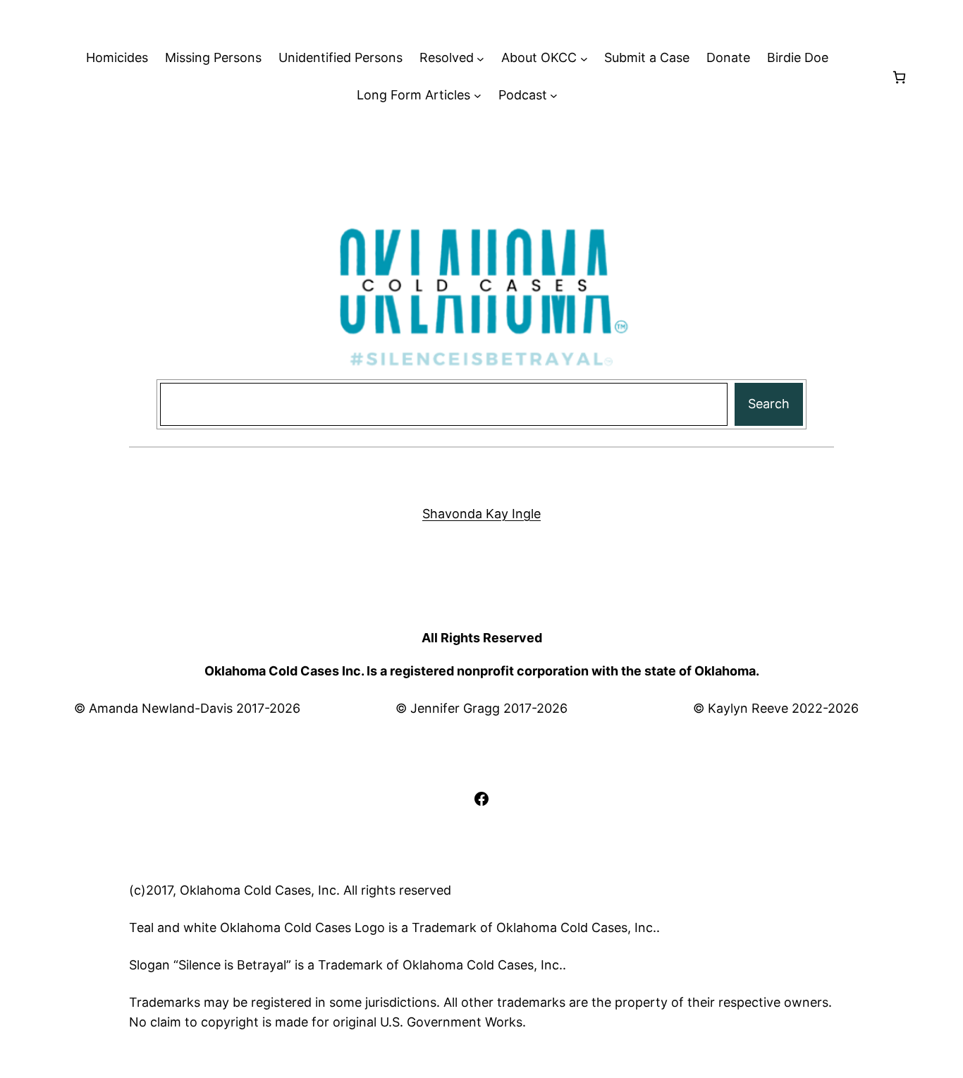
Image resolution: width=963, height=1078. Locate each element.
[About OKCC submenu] (584, 58)
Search (769, 403)
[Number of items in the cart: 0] (899, 77)
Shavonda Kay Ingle (481, 513)
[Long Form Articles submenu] (478, 95)
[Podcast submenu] (554, 95)
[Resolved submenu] (480, 58)
